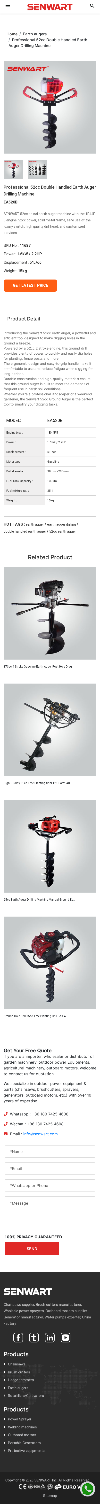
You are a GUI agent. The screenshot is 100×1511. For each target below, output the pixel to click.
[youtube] (65, 1337)
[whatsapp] (87, 1488)
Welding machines (22, 1427)
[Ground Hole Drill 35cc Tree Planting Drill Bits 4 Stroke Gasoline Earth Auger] (50, 963)
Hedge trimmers (21, 1380)
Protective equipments (26, 1451)
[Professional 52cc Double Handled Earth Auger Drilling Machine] (50, 106)
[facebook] (17, 1337)
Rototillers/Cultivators (26, 1396)
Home (12, 33)
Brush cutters (19, 1372)
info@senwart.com (40, 1133)
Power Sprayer (19, 1419)
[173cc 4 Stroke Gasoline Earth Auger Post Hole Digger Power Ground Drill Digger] (50, 613)
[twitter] (33, 1337)
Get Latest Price (30, 285)
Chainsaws (16, 1364)
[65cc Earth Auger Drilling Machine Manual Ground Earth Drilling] (50, 846)
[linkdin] (49, 1337)
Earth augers (18, 1388)
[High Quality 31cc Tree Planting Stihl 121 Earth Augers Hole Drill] (50, 730)
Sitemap (50, 1495)
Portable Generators (24, 1443)
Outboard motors (22, 1435)
